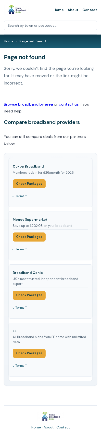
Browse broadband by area (28, 104)
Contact (89, 10)
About (73, 10)
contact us (69, 104)
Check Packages (29, 184)
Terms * (21, 196)
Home (58, 10)
